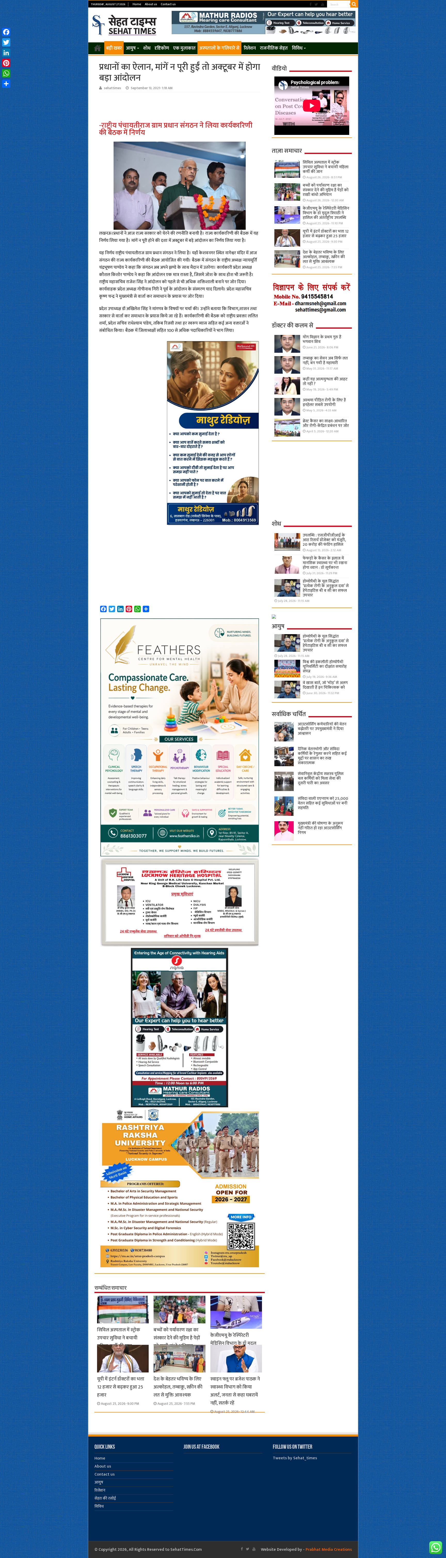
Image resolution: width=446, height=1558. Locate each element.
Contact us (168, 4)
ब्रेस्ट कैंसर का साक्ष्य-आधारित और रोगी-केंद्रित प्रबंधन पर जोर (326, 423)
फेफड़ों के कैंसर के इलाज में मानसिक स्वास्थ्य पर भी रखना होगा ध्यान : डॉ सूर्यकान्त (325, 563)
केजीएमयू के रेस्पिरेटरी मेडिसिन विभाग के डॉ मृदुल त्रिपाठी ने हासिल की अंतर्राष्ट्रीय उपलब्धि (326, 213)
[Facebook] (310, 4)
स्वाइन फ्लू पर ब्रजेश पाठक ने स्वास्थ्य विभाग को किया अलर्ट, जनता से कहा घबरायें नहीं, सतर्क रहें (235, 1391)
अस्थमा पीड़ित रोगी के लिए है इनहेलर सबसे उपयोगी (324, 402)
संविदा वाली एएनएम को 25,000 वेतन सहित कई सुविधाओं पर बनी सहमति (323, 803)
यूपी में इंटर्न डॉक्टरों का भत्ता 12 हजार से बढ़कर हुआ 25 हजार (120, 1387)
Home (137, 4)
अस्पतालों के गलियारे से (219, 48)
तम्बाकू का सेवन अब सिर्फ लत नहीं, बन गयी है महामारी (325, 360)
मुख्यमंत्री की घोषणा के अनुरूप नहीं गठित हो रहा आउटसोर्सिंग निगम (320, 828)
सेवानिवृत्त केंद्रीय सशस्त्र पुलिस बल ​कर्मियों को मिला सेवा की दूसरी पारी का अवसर (321, 778)
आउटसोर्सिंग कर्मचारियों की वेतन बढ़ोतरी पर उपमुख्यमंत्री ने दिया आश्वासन (322, 729)
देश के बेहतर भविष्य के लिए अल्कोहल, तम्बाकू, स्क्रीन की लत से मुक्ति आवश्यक (178, 1387)
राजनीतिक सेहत (274, 48)
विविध (297, 48)
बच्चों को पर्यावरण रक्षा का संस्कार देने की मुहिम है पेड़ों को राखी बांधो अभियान (177, 1338)
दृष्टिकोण (162, 48)
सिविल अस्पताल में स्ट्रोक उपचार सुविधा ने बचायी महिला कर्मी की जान (118, 1338)
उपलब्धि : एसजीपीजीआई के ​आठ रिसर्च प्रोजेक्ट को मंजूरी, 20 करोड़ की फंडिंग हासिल (324, 540)
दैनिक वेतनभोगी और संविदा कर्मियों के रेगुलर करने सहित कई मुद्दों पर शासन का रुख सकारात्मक (322, 756)
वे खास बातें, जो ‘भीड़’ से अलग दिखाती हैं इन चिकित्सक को (325, 685)
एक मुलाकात (184, 48)
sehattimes (112, 88)
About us (151, 4)
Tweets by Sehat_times (295, 1458)
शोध (146, 48)
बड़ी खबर (114, 48)
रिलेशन (250, 48)
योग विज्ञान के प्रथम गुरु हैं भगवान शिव (322, 339)
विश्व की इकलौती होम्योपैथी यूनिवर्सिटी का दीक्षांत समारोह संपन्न (325, 666)
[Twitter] (316, 4)
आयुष (131, 48)
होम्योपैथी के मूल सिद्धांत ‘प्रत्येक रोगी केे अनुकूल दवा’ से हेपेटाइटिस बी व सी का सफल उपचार (326, 588)
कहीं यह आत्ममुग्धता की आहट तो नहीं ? (325, 381)
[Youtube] (323, 4)
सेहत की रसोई (105, 1498)
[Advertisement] (180, 106)
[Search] (354, 4)
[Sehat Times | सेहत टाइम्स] (125, 24)
